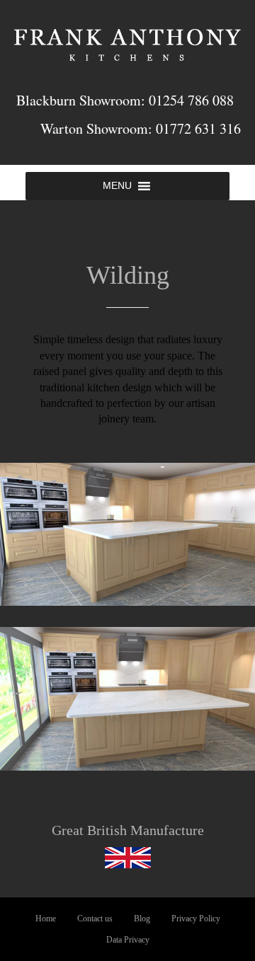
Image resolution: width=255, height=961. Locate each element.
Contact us (95, 918)
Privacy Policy (195, 918)
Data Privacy (127, 940)
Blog (142, 918)
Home (45, 918)
